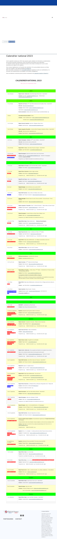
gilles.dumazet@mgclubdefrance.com (36, 201)
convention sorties (26, 69)
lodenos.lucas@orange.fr (32, 471)
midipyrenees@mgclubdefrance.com (39, 194)
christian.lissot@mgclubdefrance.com (37, 119)
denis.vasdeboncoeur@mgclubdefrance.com (40, 117)
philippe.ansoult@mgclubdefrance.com (41, 407)
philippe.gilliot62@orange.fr (28, 331)
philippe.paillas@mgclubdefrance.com (36, 443)
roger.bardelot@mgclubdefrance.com (36, 133)
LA (42, 158)
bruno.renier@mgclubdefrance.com (34, 167)
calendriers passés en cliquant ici (41, 73)
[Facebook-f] (21, 515)
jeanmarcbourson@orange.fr (36, 233)
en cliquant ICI (28, 68)
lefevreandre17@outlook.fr (33, 173)
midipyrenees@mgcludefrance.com (39, 414)
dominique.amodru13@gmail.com (33, 241)
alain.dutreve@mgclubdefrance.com (31, 109)
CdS (46, 175)
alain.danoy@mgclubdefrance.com (34, 393)
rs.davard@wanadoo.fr (32, 341)
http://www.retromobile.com (28, 105)
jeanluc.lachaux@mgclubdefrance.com (37, 367)
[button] (52, 17)
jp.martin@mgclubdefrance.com (36, 149)
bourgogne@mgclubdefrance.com (33, 155)
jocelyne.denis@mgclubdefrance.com (36, 223)
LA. (35, 183)
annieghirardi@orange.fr (33, 207)
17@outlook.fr (35, 385)
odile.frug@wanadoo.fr (36, 323)
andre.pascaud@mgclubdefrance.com (36, 125)
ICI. (24, 183)
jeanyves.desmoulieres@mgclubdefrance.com (38, 490)
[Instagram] (23, 515)
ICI (48, 111)
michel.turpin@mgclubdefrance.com (35, 354)
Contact (18, 519)
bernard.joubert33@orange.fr (34, 291)
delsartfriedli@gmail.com (23, 425)
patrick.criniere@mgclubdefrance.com (36, 107)
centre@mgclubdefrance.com (32, 95)
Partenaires (8, 519)
